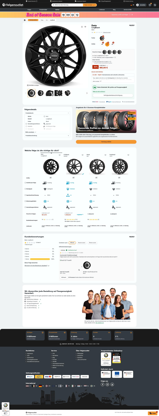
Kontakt (55, 359)
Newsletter (55, 355)
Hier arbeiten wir (99, 323)
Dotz (47, 20)
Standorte (79, 357)
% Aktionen (102, 9)
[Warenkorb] (155, 5)
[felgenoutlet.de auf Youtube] (112, 384)
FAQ (54, 353)
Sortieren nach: (63, 243)
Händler (55, 361)
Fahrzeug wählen (33, 20)
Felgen (29, 9)
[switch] (5, 413)
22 (112, 44)
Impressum (30, 353)
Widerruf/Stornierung (58, 365)
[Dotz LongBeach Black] (102, 38)
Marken (57, 9)
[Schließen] (132, 14)
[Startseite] (25, 20)
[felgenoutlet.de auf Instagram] (107, 384)
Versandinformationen (58, 363)
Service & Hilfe (128, 9)
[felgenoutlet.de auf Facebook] (102, 384)
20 (102, 44)
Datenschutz (30, 357)
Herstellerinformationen (33, 361)
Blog (114, 9)
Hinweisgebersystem (32, 359)
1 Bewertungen (106, 32)
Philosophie (80, 353)
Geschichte (80, 355)
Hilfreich (63, 277)
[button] (47, 113)
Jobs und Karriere (81, 359)
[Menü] (8, 403)
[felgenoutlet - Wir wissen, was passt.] (12, 5)
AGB (28, 355)
